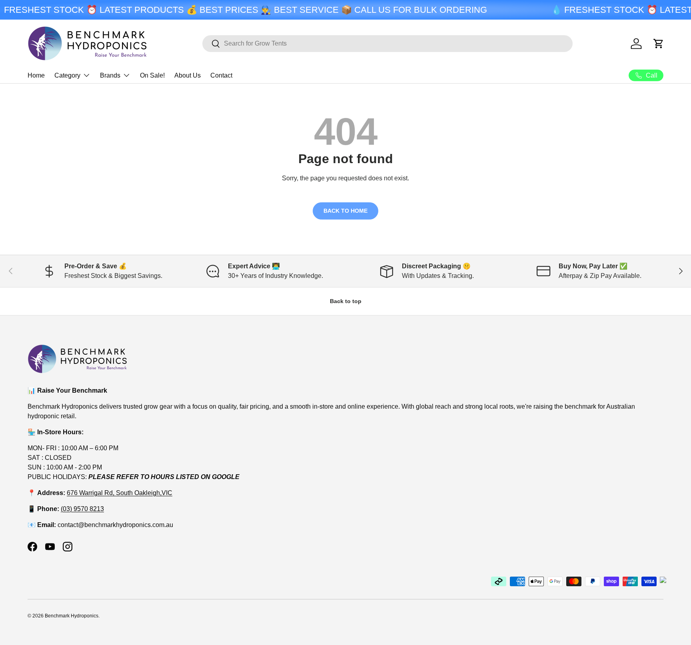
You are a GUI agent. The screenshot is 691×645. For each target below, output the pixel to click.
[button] (658, 43)
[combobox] (387, 43)
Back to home (345, 211)
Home (36, 75)
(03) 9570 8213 (82, 508)
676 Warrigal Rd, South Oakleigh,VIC (119, 492)
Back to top (345, 301)
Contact (221, 75)
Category (67, 75)
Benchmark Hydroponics (71, 616)
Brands (110, 75)
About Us (187, 75)
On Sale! (152, 75)
